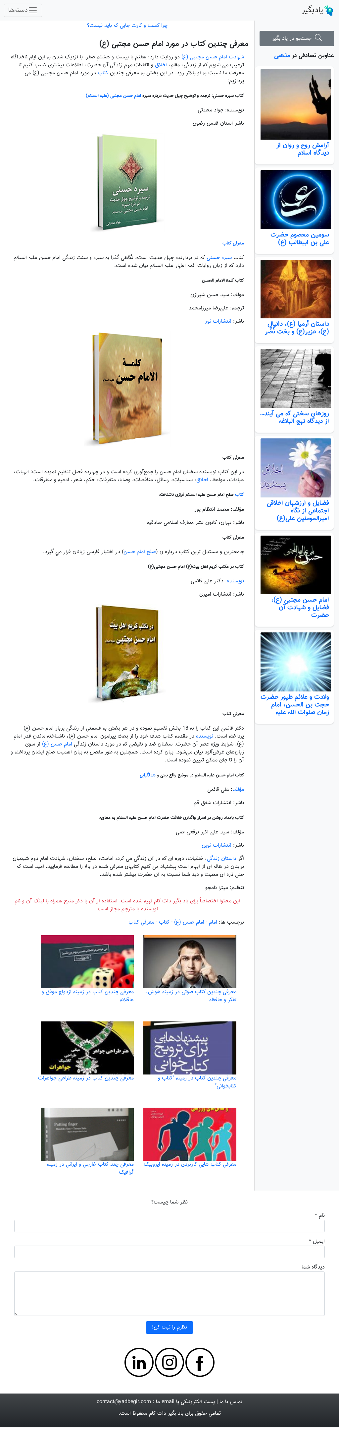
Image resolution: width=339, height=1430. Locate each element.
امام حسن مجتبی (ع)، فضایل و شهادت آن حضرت (300, 607)
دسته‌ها (18, 10)
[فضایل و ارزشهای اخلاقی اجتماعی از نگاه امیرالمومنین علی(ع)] (294, 467)
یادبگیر (312, 10)
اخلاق (161, 65)
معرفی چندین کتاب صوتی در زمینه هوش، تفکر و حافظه (191, 996)
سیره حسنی (219, 258)
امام (213, 922)
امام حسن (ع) (58, 744)
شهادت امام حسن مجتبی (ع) (212, 57)
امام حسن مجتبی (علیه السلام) (114, 95)
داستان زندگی (221, 859)
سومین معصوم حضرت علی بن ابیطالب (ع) (299, 238)
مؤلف (238, 790)
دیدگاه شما (313, 1267)
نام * (320, 1215)
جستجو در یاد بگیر (293, 38)
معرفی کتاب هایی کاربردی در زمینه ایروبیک (190, 1164)
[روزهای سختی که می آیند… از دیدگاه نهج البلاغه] (294, 378)
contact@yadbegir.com (124, 1402)
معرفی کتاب (233, 243)
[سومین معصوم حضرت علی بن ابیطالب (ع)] (294, 199)
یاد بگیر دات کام (166, 1413)
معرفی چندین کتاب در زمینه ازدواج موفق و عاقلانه (88, 996)
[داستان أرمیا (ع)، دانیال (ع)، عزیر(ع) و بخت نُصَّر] (294, 289)
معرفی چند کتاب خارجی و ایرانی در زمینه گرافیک (90, 1168)
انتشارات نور (219, 321)
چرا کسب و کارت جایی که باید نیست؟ (127, 26)
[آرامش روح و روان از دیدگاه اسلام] (294, 104)
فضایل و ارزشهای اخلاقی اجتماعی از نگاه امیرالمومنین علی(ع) (298, 510)
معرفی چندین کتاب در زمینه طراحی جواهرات (86, 1078)
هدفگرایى (148, 775)
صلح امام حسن (139, 552)
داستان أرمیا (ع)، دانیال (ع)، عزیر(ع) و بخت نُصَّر (297, 328)
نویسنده (235, 581)
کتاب (103, 73)
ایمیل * (317, 1241)
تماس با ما (230, 1402)
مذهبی (282, 55)
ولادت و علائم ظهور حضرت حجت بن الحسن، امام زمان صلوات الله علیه (295, 704)
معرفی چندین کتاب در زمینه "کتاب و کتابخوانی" (197, 1082)
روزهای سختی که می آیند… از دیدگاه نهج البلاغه (294, 417)
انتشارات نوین (216, 845)
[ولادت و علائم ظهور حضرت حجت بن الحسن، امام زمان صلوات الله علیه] (294, 661)
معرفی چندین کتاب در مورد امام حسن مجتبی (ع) (173, 44)
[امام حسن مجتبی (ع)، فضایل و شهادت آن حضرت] (294, 565)
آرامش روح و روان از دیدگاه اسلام (302, 149)
